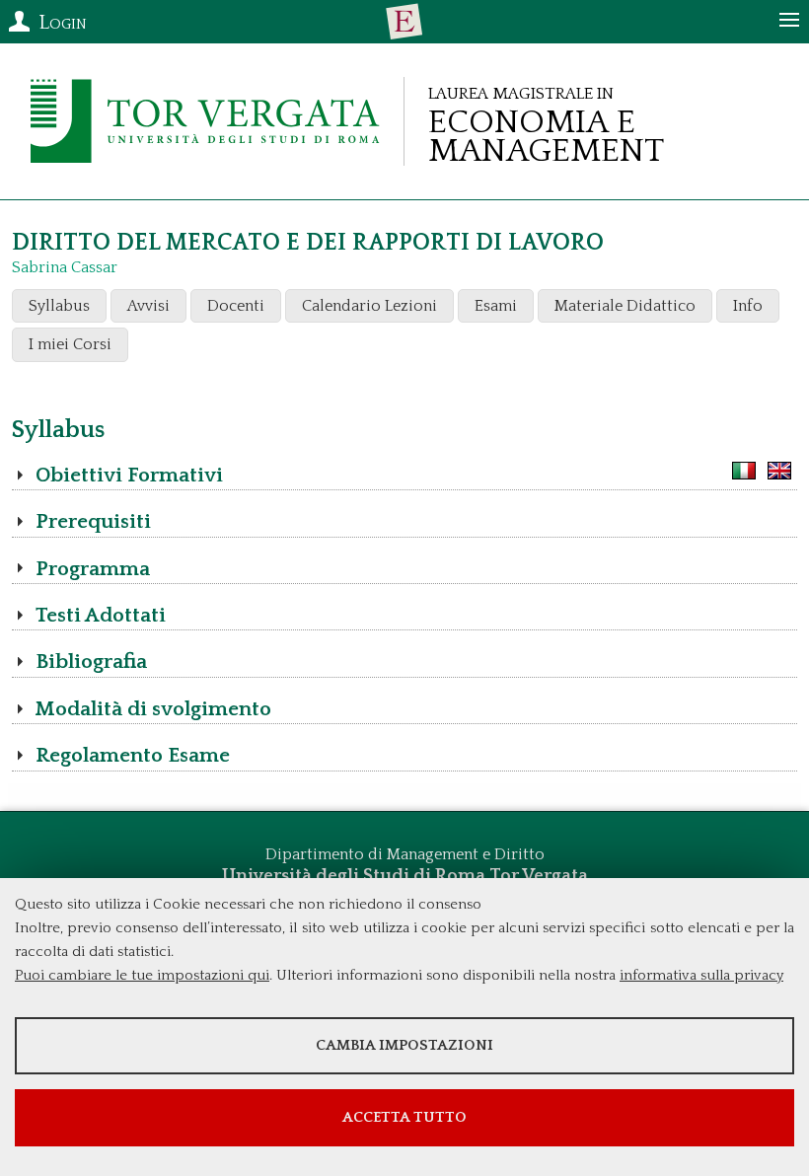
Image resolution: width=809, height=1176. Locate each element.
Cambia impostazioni (404, 1045)
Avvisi (148, 306)
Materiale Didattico (625, 306)
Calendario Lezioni (369, 306)
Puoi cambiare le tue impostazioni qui (142, 975)
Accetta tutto (404, 1117)
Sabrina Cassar (64, 267)
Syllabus (59, 306)
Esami (496, 306)
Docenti (235, 306)
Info (748, 306)
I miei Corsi (70, 344)
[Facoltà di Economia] (404, 21)
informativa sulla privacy (701, 975)
